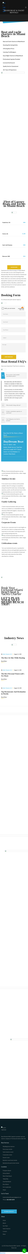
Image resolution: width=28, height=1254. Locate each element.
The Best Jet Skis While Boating (13, 658)
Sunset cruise (6, 1157)
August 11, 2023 (17, 654)
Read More (4, 661)
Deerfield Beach (7, 1181)
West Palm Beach (7, 1176)
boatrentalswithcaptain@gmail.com (12, 1197)
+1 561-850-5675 (13, 609)
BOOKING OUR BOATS (9, 1211)
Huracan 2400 (6, 256)
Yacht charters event (8, 1152)
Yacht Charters (6, 1228)
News (4, 1234)
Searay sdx (5, 233)
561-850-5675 (11, 1199)
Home (4, 1220)
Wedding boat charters (9, 1146)
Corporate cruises (7, 1154)
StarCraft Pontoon (7, 245)
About (4, 1223)
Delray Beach (6, 1173)
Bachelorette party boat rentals (11, 1163)
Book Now (2, 1253)
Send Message (9, 357)
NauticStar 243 (6, 222)
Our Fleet (5, 1225)
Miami (4, 1189)
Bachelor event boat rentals (10, 1160)
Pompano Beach (7, 1170)
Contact (5, 1231)
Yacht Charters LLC (7, 654)
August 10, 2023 (18, 688)
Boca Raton (6, 1184)
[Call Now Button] (24, 1250)
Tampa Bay (5, 1178)
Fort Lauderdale (7, 1187)
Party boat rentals (7, 1149)
